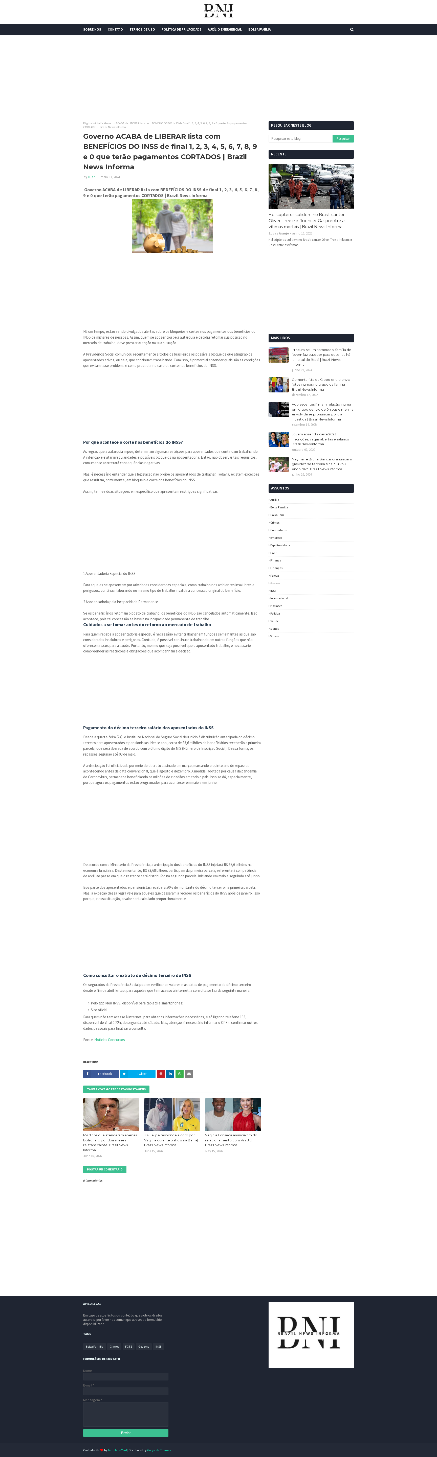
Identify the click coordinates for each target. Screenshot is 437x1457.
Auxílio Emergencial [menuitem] (225, 29)
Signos (274, 628)
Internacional (279, 598)
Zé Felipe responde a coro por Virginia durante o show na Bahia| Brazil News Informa (171, 1140)
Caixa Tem (277, 515)
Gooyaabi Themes (159, 1450)
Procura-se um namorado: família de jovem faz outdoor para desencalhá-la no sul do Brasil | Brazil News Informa (322, 357)
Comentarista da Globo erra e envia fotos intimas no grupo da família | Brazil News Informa (321, 384)
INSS (273, 591)
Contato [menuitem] (115, 29)
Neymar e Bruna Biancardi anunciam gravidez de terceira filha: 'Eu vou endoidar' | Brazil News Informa (322, 464)
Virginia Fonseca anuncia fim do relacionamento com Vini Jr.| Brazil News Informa (231, 1140)
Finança (275, 560)
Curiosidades (278, 530)
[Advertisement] (218, 78)
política (275, 613)
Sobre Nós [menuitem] (92, 29)
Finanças (276, 568)
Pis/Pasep (276, 606)
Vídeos (274, 636)
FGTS (273, 553)
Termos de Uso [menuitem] (142, 29)
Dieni (92, 177)
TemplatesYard (117, 1450)
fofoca (274, 575)
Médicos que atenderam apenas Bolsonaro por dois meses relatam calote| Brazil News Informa (110, 1142)
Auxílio (274, 500)
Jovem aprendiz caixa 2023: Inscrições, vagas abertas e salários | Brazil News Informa (321, 439)
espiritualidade (280, 545)
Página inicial (92, 123)
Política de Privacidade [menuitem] (181, 29)
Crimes (274, 522)
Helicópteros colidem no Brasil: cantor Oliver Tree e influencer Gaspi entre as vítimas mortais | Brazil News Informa (307, 220)
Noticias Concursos (109, 1039)
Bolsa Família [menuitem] (259, 29)
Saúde (274, 621)
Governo (275, 583)
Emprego (276, 537)
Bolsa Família (279, 507)
